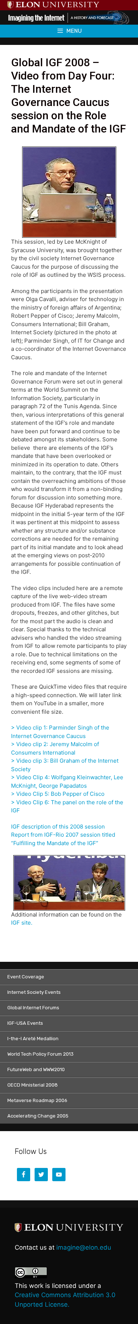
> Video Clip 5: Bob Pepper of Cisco (58, 793)
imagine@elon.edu (83, 1247)
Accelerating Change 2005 (37, 1116)
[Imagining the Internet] (69, 17)
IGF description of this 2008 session (58, 826)
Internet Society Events (34, 992)
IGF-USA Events (25, 1023)
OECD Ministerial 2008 (32, 1085)
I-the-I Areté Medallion (33, 1038)
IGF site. (21, 922)
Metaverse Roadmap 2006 (37, 1100)
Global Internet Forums (33, 1007)
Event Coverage (25, 976)
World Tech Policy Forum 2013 (40, 1054)
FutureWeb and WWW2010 (36, 1069)
